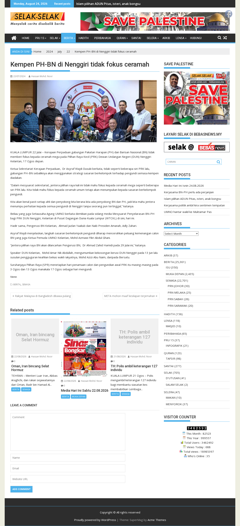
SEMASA (26, 284)
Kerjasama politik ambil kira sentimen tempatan (194, 205)
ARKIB (166, 38)
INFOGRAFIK (174, 345)
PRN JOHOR (176, 286)
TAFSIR (170, 358)
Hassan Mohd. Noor (42, 76)
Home (25, 38)
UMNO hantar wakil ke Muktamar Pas (188, 212)
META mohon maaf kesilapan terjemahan (129, 296)
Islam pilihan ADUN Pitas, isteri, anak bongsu (108, 4)
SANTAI (136, 38)
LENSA (180, 38)
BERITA (68, 38)
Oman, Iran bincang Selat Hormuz (35, 337)
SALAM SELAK (175, 384)
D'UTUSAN (173, 378)
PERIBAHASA (102, 38)
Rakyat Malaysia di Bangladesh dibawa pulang (43, 296)
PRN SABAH (175, 299)
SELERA (152, 38)
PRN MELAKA (176, 292)
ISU (168, 267)
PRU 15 (39, 38)
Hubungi (196, 38)
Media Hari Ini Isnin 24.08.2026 (184, 185)
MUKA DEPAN (78, 396)
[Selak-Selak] (14, 37)
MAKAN (171, 397)
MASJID (170, 326)
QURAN (121, 38)
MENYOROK (174, 404)
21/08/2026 (119, 356)
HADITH (83, 38)
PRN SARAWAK (177, 305)
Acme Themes (157, 520)
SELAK (54, 38)
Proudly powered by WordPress (95, 520)
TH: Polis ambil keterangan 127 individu (134, 337)
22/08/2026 (20, 356)
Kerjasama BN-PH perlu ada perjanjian (189, 192)
